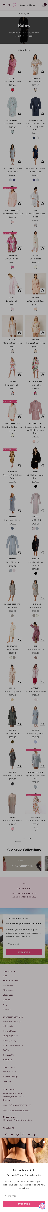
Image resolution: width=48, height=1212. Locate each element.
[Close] (44, 1142)
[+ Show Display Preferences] (42, 1206)
